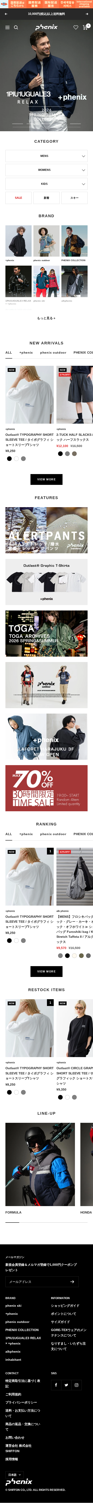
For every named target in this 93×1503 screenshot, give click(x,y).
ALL (8, 352)
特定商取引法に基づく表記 (22, 1383)
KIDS (44, 183)
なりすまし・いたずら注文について (68, 1346)
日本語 (12, 1474)
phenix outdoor (53, 352)
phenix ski (13, 1305)
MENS (44, 156)
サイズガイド (60, 1322)
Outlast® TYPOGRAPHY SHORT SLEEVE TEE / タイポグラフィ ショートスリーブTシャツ (29, 440)
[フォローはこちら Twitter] (66, 1385)
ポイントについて (63, 1313)
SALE (18, 197)
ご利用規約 (13, 1394)
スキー (74, 197)
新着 (46, 197)
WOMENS (44, 170)
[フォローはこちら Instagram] (76, 1385)
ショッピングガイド (65, 1305)
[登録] (72, 1281)
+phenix (26, 352)
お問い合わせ (14, 1437)
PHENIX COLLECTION (22, 1330)
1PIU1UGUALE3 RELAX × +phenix (23, 1340)
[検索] (16, 27)
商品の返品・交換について (22, 1426)
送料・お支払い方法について (22, 1413)
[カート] (85, 27)
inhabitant (13, 1359)
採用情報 (11, 1459)
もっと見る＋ (46, 318)
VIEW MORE (46, 479)
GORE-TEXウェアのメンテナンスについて (68, 1332)
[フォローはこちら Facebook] (56, 1385)
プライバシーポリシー (21, 1402)
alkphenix (13, 1351)
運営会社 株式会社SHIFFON (18, 1448)
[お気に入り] (76, 27)
